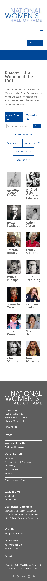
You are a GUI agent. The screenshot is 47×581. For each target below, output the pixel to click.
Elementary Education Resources (20, 511)
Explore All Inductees (14, 447)
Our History (10, 466)
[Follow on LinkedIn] (34, 576)
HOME (8, 435)
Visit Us (9, 529)
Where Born (30, 143)
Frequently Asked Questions (18, 462)
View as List (31, 115)
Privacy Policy (11, 427)
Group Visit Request (14, 533)
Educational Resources (18, 506)
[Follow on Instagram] (29, 576)
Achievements (21, 135)
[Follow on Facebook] (13, 576)
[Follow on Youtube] (23, 576)
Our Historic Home (16, 480)
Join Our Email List (13, 545)
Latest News (12, 540)
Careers (8, 473)
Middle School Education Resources (22, 515)
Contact (8, 556)
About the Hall (13, 454)
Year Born (11, 143)
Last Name (22, 160)
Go (35, 126)
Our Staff (9, 459)
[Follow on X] (18, 576)
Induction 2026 (11, 548)
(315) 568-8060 (18, 421)
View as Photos (13, 115)
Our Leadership (12, 469)
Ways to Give (12, 491)
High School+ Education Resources (21, 518)
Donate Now (35, 43)
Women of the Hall (16, 443)
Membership (10, 496)
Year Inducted (21, 151)
